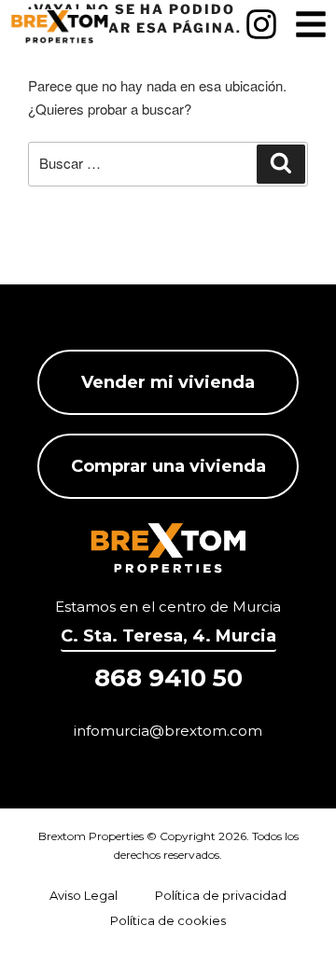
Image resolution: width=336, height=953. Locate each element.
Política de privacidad (221, 895)
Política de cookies (168, 920)
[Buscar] (281, 164)
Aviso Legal (83, 895)
